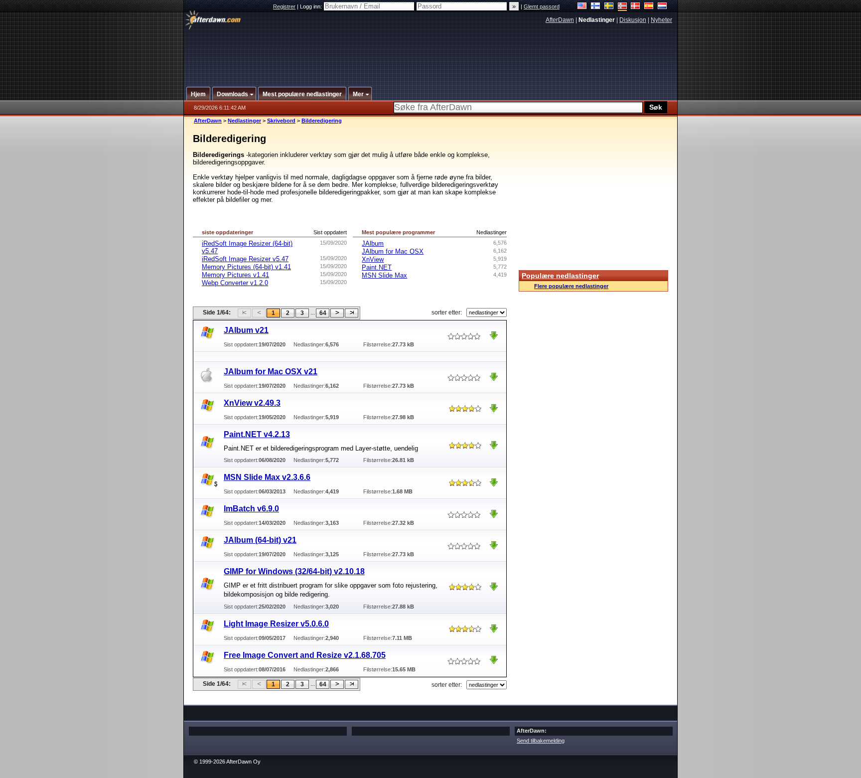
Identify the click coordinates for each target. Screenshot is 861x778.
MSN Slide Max (384, 275)
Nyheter (661, 19)
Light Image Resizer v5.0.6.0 (276, 624)
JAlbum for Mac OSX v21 (270, 371)
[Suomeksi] (595, 6)
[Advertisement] (431, 51)
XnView (373, 259)
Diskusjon (632, 19)
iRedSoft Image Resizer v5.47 (245, 259)
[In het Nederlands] (662, 6)
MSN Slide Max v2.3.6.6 (267, 477)
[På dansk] (635, 6)
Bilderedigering (321, 121)
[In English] (582, 6)
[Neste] (337, 313)
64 (322, 313)
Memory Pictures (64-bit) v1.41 (246, 267)
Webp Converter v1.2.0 (235, 283)
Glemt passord (542, 6)
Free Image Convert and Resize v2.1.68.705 (305, 655)
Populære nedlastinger (560, 276)
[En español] (649, 6)
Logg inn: (311, 6)
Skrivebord (281, 121)
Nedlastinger (244, 121)
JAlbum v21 (246, 330)
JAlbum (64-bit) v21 (260, 540)
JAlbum (373, 243)
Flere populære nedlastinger (571, 286)
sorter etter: (446, 312)
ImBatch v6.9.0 (251, 508)
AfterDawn (560, 19)
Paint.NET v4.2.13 (257, 434)
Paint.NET (377, 267)
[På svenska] (609, 6)
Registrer (284, 6)
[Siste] (351, 313)
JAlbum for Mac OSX (393, 251)
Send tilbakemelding (541, 741)
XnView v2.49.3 (252, 403)
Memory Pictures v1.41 (235, 275)
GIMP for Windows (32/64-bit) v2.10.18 (294, 571)
